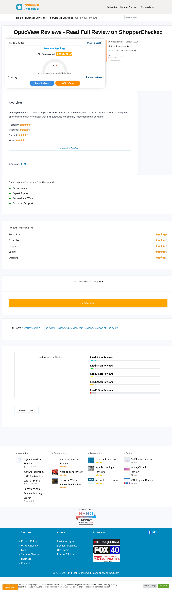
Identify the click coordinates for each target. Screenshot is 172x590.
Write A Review (89, 303)
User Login (63, 550)
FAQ (23, 550)
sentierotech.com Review (69, 461)
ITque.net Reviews (105, 459)
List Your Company (128, 7)
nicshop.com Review (71, 471)
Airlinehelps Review (106, 480)
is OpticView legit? (31, 327)
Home (19, 17)
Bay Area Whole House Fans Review (70, 482)
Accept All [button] (163, 586)
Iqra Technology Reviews (104, 469)
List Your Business (67, 545)
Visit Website (114, 57)
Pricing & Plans (65, 554)
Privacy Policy (29, 541)
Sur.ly (91, 523)
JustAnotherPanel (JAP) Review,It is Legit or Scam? (34, 476)
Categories (112, 7)
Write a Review (68, 83)
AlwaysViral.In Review (139, 469)
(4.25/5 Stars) (94, 42)
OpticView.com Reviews (79, 327)
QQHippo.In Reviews (142, 480)
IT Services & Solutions (60, 17)
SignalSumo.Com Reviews (33, 461)
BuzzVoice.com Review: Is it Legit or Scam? (35, 493)
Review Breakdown (42, 83)
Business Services (35, 17)
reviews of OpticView (106, 327)
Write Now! (65, 54)
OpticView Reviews (54, 327)
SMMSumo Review (141, 459)
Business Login (147, 7)
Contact (25, 563)
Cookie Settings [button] (150, 586)
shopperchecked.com (86, 517)
